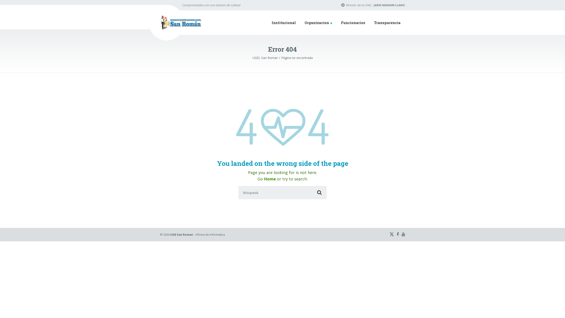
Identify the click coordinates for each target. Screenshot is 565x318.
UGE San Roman (181, 235)
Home (270, 179)
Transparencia (387, 22)
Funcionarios (353, 22)
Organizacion (317, 22)
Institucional (284, 22)
